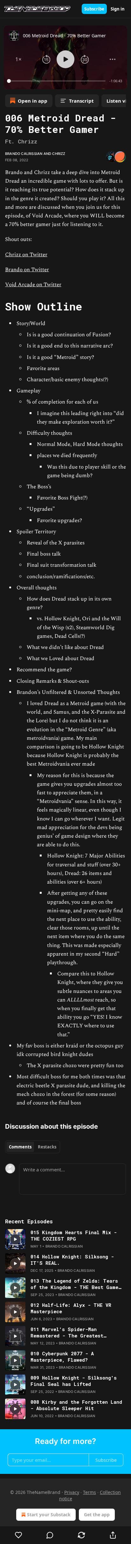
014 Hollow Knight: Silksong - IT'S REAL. (72, 1259)
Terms (89, 1492)
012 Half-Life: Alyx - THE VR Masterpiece (71, 1308)
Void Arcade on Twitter (33, 284)
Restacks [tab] (47, 1147)
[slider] (57, 81)
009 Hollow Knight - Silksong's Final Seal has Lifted (74, 1380)
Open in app (32, 101)
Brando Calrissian (23, 153)
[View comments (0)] (50, 1535)
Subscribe (94, 9)
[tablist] (32, 1146)
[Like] (18, 1535)
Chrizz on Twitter (26, 255)
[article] (65, 1239)
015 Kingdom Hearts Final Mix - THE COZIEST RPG (74, 1235)
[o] (15, 1239)
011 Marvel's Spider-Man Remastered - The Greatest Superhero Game (67, 1332)
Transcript (81, 101)
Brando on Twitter (27, 270)
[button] (18, 59)
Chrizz (58, 153)
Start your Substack (49, 1514)
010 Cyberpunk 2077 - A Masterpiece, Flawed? (62, 1356)
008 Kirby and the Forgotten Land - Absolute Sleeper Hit (76, 1405)
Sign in (118, 9)
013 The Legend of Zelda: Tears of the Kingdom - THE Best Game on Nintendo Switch (74, 1284)
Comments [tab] (20, 1147)
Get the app (97, 1514)
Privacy (71, 1492)
